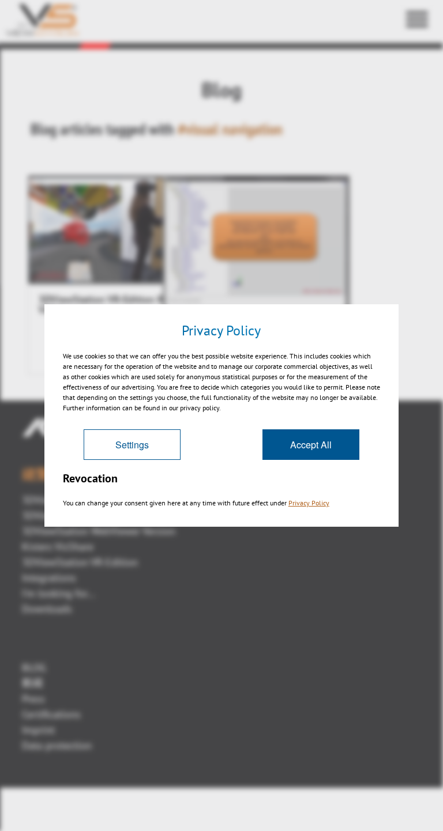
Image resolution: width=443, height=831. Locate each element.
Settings (132, 444)
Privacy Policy (308, 502)
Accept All (311, 444)
